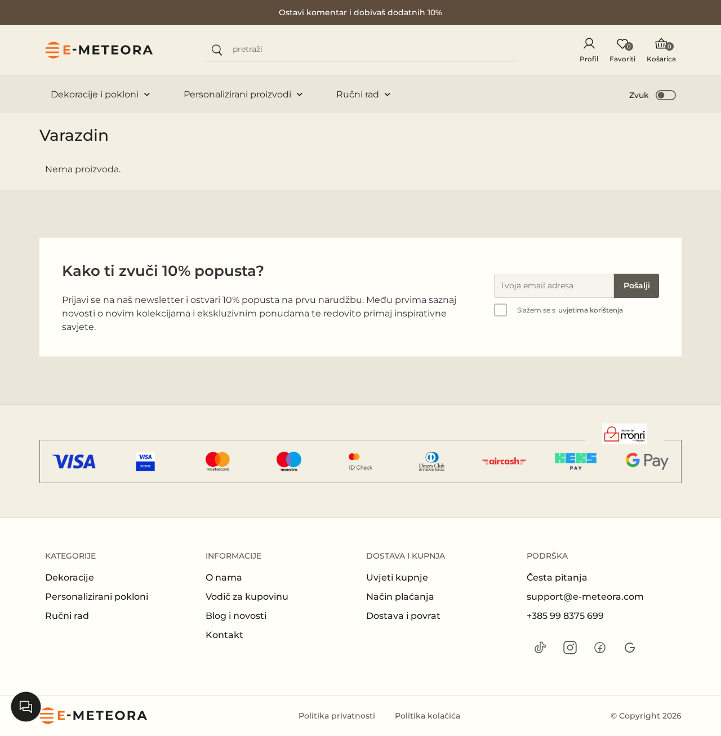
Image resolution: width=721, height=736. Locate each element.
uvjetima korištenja (590, 310)
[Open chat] (26, 706)
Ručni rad (357, 94)
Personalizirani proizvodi (237, 94)
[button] (653, 94)
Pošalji (637, 285)
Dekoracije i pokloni (95, 94)
